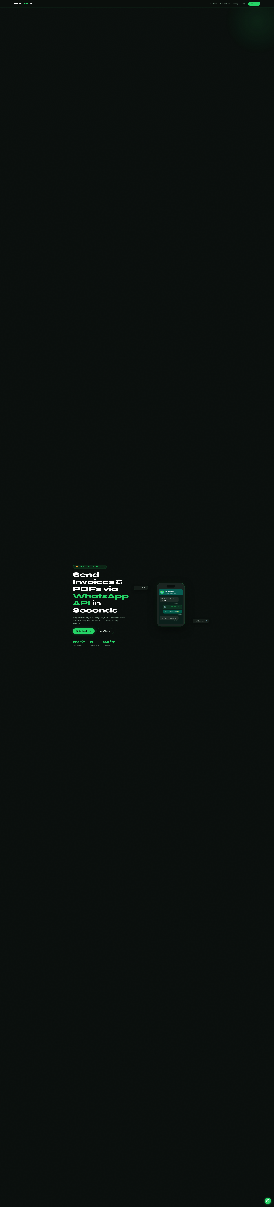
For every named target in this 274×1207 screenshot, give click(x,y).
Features (214, 4)
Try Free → (254, 4)
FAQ (243, 4)
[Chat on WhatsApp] (268, 1201)
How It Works (225, 4)
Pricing (235, 4)
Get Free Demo (85, 631)
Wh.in (23, 3)
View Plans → (105, 631)
